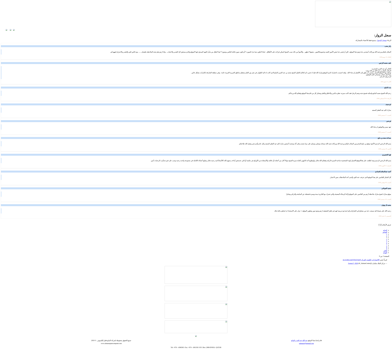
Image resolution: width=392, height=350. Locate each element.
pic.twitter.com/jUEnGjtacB (352, 260)
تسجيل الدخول (382, 40)
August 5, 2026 (353, 263)
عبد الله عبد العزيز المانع (299, 340)
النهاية (385, 253)
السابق (385, 232)
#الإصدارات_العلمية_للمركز (370, 260)
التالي (385, 251)
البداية (385, 230)
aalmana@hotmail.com (306, 343)
